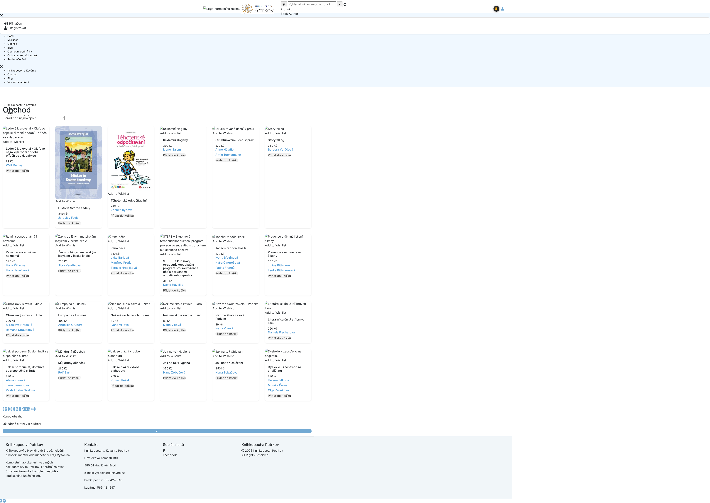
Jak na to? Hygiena (176, 363)
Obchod (12, 43)
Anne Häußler (225, 149)
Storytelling (276, 140)
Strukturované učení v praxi (234, 140)
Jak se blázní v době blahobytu (125, 368)
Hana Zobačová (174, 372)
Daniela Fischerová (281, 332)
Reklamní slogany (175, 140)
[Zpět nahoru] (4, 501)
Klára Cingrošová (227, 262)
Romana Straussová (20, 330)
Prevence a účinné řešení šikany (285, 254)
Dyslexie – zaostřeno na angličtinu (285, 368)
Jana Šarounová (17, 385)
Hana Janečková (17, 270)
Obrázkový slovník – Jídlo (24, 315)
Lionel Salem (172, 149)
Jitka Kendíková (69, 265)
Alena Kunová (15, 380)
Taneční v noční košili (230, 248)
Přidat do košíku (17, 171)
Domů (10, 35)
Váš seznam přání (18, 82)
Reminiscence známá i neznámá (21, 254)
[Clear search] (339, 4)
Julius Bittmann (279, 265)
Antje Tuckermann (228, 154)
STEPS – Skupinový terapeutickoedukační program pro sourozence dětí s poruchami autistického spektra (180, 268)
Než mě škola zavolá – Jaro (182, 315)
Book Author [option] (289, 14)
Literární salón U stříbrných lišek (287, 321)
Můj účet (12, 39)
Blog (10, 47)
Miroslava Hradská (19, 325)
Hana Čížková (16, 265)
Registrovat (18, 28)
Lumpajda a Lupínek (72, 315)
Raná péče (118, 248)
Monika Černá (278, 385)
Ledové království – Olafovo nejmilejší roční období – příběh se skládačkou (25, 152)
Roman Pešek (120, 380)
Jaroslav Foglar (69, 217)
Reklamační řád (16, 59)
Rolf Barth (65, 372)
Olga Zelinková (278, 390)
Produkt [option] (286, 9)
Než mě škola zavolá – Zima (130, 315)
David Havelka (173, 285)
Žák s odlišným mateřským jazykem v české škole (77, 254)
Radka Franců (225, 268)
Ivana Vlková (120, 325)
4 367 (26, 409)
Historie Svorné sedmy (74, 208)
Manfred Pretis (121, 262)
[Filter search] (284, 4)
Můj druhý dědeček (71, 363)
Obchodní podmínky (19, 51)
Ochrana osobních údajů (22, 55)
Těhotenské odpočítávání (129, 200)
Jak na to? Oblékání (229, 363)
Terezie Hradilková (124, 268)
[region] (355, 40)
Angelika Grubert (70, 325)
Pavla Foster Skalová (20, 390)
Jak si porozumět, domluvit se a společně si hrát (25, 368)
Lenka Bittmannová (281, 270)
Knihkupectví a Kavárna (21, 70)
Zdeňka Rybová (122, 210)
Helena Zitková (278, 380)
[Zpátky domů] (1, 501)
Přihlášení (15, 23)
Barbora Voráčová (280, 149)
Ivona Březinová (226, 257)
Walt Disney (14, 165)
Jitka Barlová (120, 257)
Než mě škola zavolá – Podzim (230, 316)
